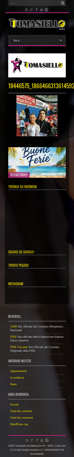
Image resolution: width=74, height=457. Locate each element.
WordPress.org (19, 424)
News (13, 384)
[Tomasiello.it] (37, 24)
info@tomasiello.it (30, 450)
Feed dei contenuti (21, 411)
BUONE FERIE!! (19, 174)
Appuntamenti (18, 371)
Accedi (14, 404)
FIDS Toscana (18, 347)
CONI (13, 326)
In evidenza (17, 377)
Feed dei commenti (21, 417)
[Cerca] (63, 3)
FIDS (13, 336)
